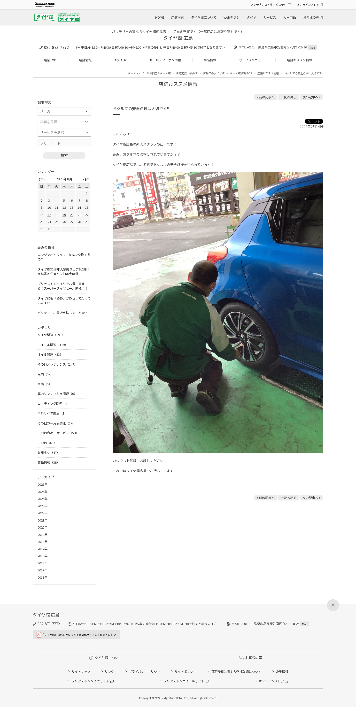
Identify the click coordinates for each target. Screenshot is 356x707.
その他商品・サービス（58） (58, 432)
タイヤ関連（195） (51, 334)
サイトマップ (80, 671)
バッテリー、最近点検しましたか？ (63, 312)
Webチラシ (232, 17)
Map (312, 47)
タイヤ (251, 17)
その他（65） (47, 442)
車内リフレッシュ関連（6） (57, 393)
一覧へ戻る (288, 97)
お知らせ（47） (49, 452)
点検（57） (46, 374)
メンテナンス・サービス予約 (268, 4)
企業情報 (282, 671)
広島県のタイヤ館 (213, 73)
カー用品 (289, 17)
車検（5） (45, 384)
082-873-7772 (56, 47)
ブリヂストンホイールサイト (183, 681)
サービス (269, 17)
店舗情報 (85, 60)
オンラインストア (308, 4)
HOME (159, 17)
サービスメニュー (251, 60)
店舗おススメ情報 (299, 60)
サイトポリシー (185, 671)
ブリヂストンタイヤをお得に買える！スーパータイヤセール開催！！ (63, 286)
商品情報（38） (49, 462)
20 (71, 214)
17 (49, 214)
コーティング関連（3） (54, 403)
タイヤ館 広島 (178, 37)
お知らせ (120, 60)
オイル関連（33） (50, 354)
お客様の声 (311, 17)
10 (49, 207)
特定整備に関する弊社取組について (236, 671)
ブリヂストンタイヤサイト (90, 681)
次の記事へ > (311, 97)
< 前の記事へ (265, 97)
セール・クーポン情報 (165, 60)
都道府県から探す (187, 73)
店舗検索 (177, 17)
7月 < (42, 179)
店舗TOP (50, 60)
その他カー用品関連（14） (57, 423)
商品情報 (210, 60)
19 (64, 214)
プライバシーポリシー (144, 671)
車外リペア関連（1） (53, 413)
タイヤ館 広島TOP (241, 73)
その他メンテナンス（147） (57, 364)
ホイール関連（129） (53, 344)
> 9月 (86, 179)
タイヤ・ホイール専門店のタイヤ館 (149, 73)
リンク (109, 671)
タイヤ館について (203, 17)
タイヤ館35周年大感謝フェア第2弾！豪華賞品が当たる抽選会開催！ (64, 271)
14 (79, 207)
